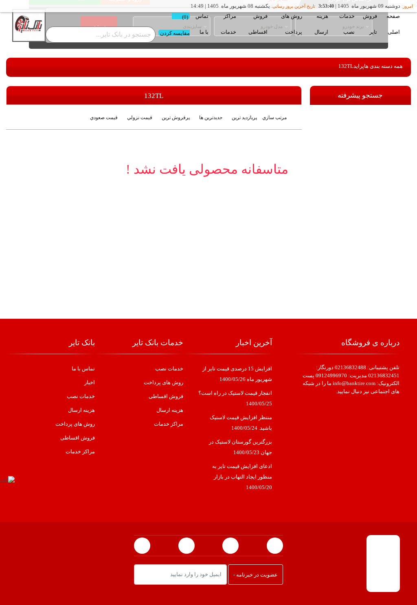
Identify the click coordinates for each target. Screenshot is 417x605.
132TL (345, 66)
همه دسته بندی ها (383, 66)
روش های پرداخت (291, 24)
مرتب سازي (274, 117)
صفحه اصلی (393, 24)
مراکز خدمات (228, 24)
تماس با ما (201, 24)
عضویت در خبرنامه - (255, 575)
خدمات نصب (347, 24)
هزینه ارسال (321, 24)
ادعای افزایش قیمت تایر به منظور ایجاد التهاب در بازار (242, 476)
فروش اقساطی (258, 24)
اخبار (89, 382)
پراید (358, 66)
